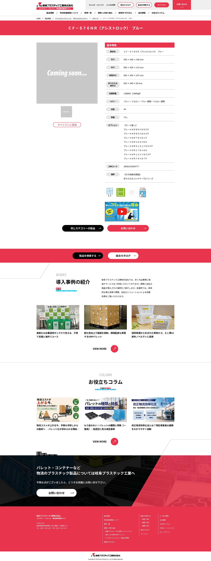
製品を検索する (144, 5)
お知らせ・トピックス (167, 528)
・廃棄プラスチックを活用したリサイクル (118, 531)
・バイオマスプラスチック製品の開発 (116, 538)
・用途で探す (145, 519)
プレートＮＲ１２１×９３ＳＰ (137, 154)
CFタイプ (95, 18)
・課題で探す (145, 526)
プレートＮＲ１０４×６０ (135, 141)
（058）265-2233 (45, 528)
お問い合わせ (182, 4)
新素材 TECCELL (125, 12)
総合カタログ (126, 5)
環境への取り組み (105, 12)
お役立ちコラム (158, 12)
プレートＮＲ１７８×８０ (135, 150)
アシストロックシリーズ (63, 18)
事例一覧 (88, 12)
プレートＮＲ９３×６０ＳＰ (136, 133)
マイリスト (161, 5)
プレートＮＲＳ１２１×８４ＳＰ (138, 146)
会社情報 (142, 12)
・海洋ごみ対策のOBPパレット (114, 534)
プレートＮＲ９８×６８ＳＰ (136, 129)
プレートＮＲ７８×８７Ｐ (135, 158)
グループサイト (165, 532)
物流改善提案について (69, 12)
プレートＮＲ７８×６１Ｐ (135, 137)
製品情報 (50, 12)
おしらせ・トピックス (96, 5)
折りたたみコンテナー (80, 18)
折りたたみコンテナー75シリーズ (138, 178)
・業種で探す (145, 522)
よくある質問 (110, 5)
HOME (39, 18)
